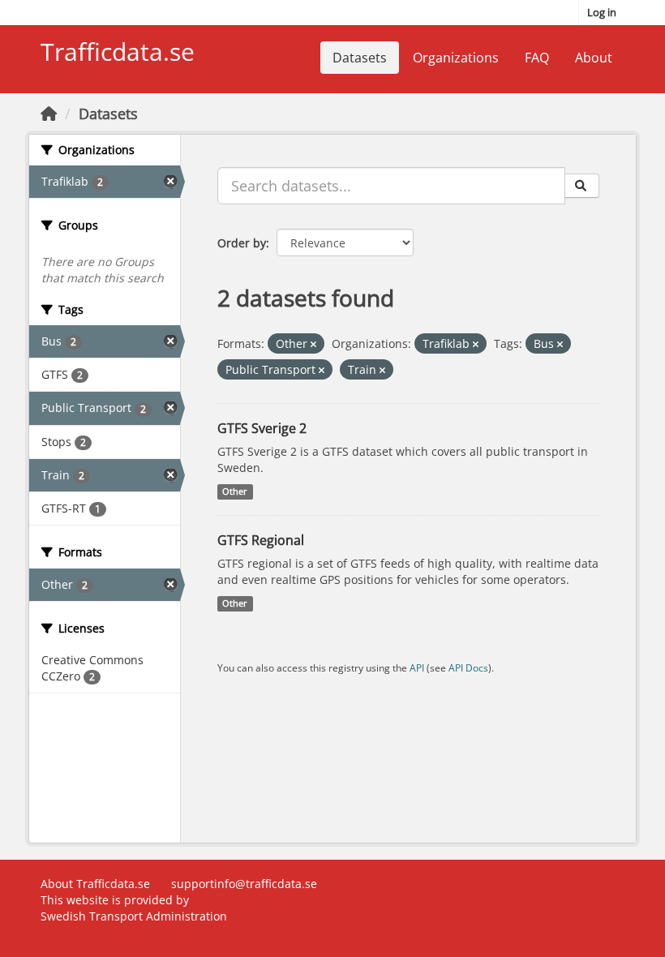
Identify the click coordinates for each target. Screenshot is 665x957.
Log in (601, 12)
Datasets (359, 58)
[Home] (49, 113)
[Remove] (313, 344)
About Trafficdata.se (95, 883)
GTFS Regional (260, 540)
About (593, 58)
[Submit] (581, 186)
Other (234, 491)
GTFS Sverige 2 (262, 428)
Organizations (456, 58)
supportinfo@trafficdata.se (244, 883)
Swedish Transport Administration (134, 916)
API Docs (468, 667)
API (417, 667)
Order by (241, 243)
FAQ (537, 58)
